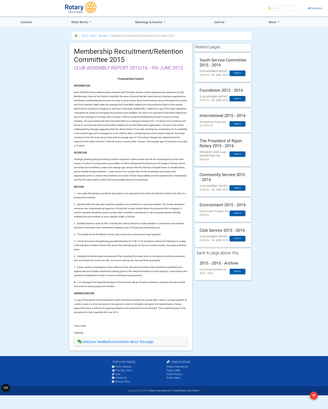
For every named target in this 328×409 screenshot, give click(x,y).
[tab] (130, 341)
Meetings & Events (149, 22)
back (238, 271)
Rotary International (177, 366)
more (236, 73)
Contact (26, 22)
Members (317, 8)
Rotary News (173, 377)
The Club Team (124, 370)
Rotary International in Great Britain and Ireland (173, 390)
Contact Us (120, 377)
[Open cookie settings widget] (6, 388)
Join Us (219, 22)
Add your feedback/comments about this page (117, 341)
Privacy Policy (122, 381)
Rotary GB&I (173, 370)
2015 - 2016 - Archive (94, 35)
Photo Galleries (122, 366)
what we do (80, 22)
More (273, 22)
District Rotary (174, 374)
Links (117, 374)
